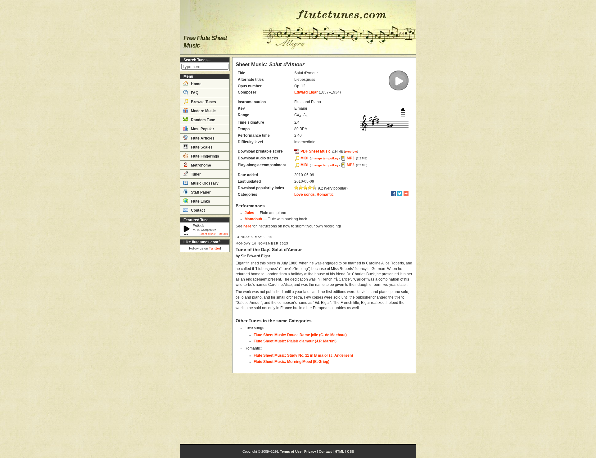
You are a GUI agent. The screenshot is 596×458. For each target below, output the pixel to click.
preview (351, 151)
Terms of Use (290, 451)
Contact (197, 210)
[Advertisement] (205, 348)
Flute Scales (201, 147)
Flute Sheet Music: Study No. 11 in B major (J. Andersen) (303, 355)
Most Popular (202, 129)
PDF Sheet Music (315, 151)
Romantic (325, 194)
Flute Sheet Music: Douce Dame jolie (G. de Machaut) (300, 335)
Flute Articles (202, 138)
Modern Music (203, 111)
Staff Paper (200, 192)
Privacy (310, 451)
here (247, 226)
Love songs (304, 194)
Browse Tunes (203, 102)
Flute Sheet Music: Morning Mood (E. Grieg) (291, 362)
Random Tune (202, 120)
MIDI (304, 158)
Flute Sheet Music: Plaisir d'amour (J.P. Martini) (295, 341)
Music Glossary (204, 183)
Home (195, 84)
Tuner (195, 174)
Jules (249, 213)
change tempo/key (325, 158)
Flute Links (200, 201)
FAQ (194, 93)
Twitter (214, 248)
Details (223, 234)
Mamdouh (253, 219)
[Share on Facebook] (393, 193)
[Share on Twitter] (399, 193)
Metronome (200, 165)
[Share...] (406, 193)
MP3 (350, 158)
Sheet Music (208, 234)
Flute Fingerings (204, 156)
